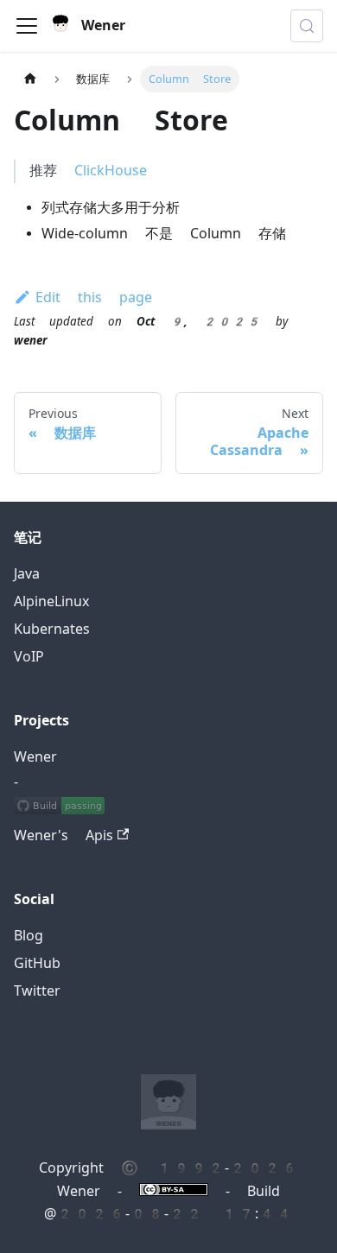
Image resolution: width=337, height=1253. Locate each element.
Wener (35, 757)
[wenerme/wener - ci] (59, 808)
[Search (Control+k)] (306, 25)
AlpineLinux (51, 601)
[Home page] (30, 79)
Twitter (37, 991)
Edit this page (93, 297)
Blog (28, 935)
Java (27, 574)
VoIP (29, 657)
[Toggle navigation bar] (27, 26)
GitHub (37, 963)
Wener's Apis (63, 835)
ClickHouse (110, 170)
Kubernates (52, 629)
